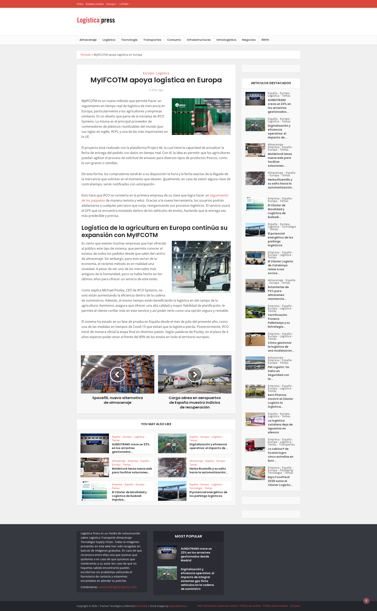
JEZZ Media (141, 606)
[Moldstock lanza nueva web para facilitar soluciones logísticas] (256, 150)
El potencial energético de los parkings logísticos (208, 494)
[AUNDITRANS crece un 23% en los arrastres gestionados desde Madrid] (256, 98)
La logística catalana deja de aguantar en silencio (280, 426)
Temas (116, 440)
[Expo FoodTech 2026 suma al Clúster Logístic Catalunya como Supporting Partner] (256, 473)
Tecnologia (129, 40)
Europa (110, 4)
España (116, 436)
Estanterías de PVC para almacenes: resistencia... (278, 293)
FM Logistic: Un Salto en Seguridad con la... (278, 373)
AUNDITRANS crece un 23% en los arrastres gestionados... (131, 448)
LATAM (124, 4)
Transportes (152, 40)
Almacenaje (88, 40)
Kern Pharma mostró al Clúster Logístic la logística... (280, 401)
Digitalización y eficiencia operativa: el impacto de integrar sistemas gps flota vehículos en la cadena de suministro (197, 579)
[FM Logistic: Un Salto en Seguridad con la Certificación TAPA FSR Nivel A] (256, 363)
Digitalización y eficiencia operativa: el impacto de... (208, 446)
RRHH (265, 40)
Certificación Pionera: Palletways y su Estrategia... (279, 321)
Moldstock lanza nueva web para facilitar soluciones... (132, 470)
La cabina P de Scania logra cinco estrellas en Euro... (280, 455)
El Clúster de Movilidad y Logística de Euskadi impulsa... (129, 496)
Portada (86, 54)
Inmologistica (226, 40)
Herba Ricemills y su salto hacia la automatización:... (209, 470)
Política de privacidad (275, 605)
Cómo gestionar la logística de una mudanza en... (281, 347)
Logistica (108, 40)
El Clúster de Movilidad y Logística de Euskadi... (277, 211)
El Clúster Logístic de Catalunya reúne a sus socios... (280, 267)
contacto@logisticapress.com (118, 587)
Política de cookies (250, 605)
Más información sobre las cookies (218, 605)
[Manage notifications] (366, 601)
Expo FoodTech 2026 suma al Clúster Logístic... (280, 481)
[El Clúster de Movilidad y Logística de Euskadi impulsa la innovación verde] (256, 204)
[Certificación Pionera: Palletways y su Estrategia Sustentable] (256, 311)
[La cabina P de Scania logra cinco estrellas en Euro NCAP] (256, 445)
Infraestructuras (199, 40)
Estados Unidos (95, 4)
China (80, 4)
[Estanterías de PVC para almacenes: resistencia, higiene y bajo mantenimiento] (256, 286)
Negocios (249, 40)
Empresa (133, 461)
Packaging (286, 470)
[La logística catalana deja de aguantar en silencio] (256, 419)
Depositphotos (178, 606)
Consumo (174, 40)
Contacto (295, 605)
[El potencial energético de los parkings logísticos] (256, 229)
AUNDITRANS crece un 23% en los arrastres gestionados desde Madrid (196, 554)
